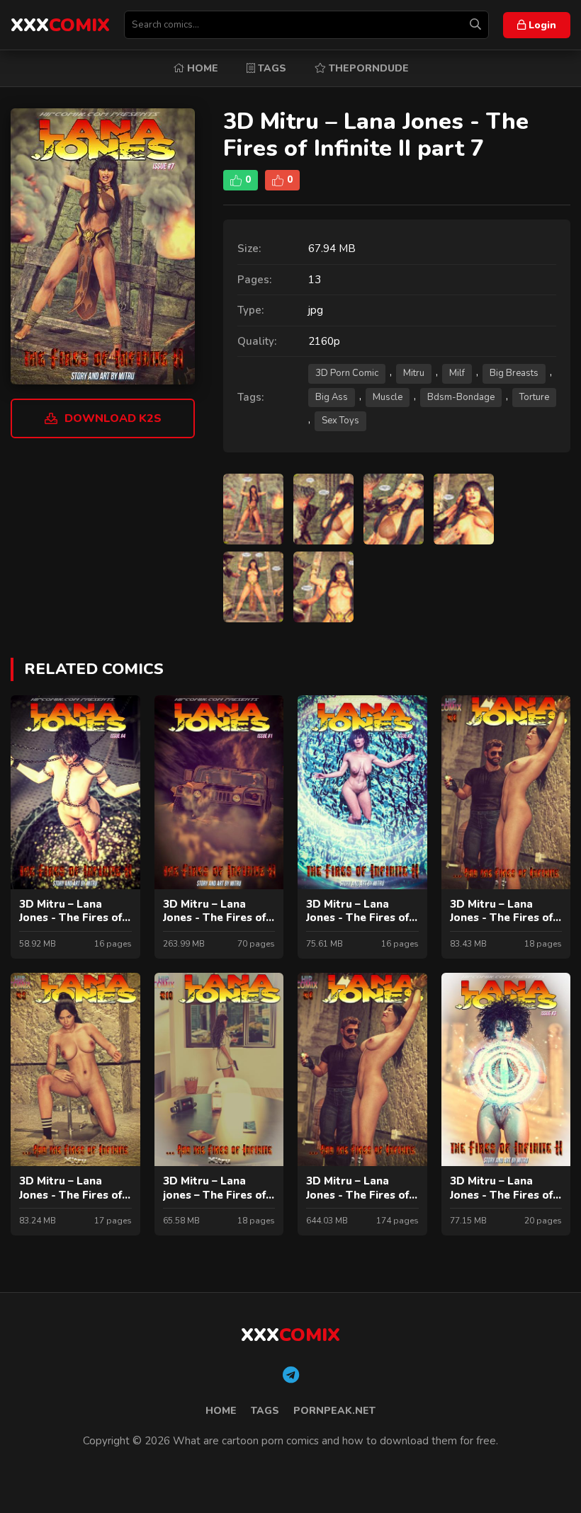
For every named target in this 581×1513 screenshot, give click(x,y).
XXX (60, 25)
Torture (534, 397)
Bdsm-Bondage (461, 397)
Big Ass (331, 397)
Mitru (413, 373)
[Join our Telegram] (291, 1375)
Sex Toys (340, 420)
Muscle (387, 397)
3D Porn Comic (346, 373)
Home (201, 68)
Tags (270, 68)
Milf (457, 373)
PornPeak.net (334, 1410)
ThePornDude (367, 68)
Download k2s (113, 418)
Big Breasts (514, 373)
